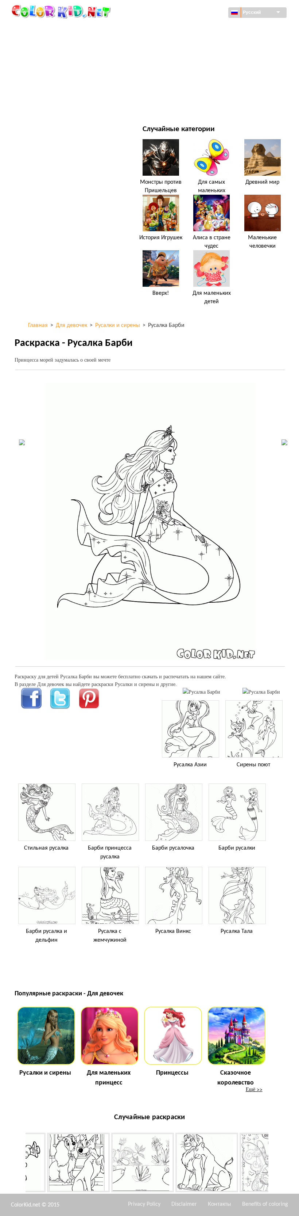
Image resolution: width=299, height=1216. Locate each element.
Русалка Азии (190, 765)
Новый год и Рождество (203, 89)
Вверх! (160, 293)
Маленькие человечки (262, 242)
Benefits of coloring (265, 1204)
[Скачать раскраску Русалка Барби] (261, 691)
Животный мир (192, 44)
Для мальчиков (193, 74)
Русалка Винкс (173, 931)
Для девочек (188, 59)
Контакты (219, 1204)
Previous (20, 1164)
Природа (183, 104)
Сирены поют (253, 765)
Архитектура (46, 44)
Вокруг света (188, 29)
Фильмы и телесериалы (60, 104)
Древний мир (262, 182)
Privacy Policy (144, 1204)
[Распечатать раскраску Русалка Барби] (201, 691)
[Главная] (62, 11)
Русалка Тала (237, 931)
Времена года (48, 74)
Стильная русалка (46, 848)
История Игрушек (160, 238)
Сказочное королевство (235, 1078)
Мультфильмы (49, 59)
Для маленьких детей (58, 89)
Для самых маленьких (211, 186)
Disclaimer (184, 1204)
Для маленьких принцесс (109, 1078)
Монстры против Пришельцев (161, 186)
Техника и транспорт (56, 29)
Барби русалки (236, 848)
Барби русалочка (173, 848)
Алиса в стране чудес (211, 242)
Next (273, 1164)
